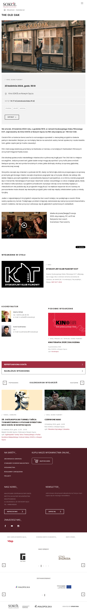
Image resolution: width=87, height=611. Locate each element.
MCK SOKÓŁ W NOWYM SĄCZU (16, 537)
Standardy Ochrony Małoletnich (16, 463)
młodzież (8, 108)
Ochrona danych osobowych (46, 537)
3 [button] (43, 566)
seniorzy (22, 108)
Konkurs (13, 415)
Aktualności (11, 10)
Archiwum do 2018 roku (13, 459)
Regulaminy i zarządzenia (13, 472)
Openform (75, 606)
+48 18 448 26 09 (22, 315)
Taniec (6, 415)
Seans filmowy (16, 80)
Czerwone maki (53, 419)
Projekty (7, 476)
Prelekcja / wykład (62, 339)
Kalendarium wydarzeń (43, 382)
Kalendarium (20, 10)
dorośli (15, 108)
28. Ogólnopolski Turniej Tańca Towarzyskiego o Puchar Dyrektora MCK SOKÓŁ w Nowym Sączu (22, 422)
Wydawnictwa (9, 467)
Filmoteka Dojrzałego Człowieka (58, 429)
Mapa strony (70, 537)
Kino (8, 80)
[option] (43, 46)
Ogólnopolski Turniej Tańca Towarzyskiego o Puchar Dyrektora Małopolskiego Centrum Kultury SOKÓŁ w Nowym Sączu (22, 437)
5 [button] (48, 566)
